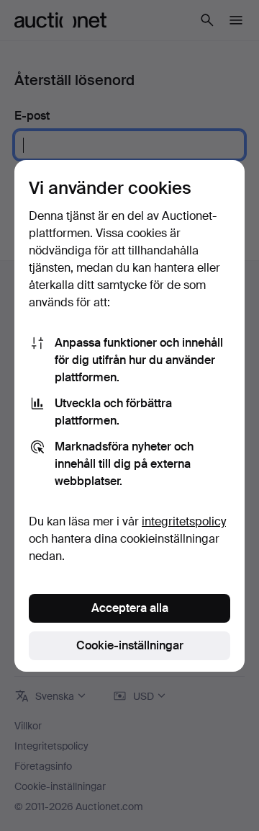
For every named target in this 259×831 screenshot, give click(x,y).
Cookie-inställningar (129, 645)
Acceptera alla (129, 608)
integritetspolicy (184, 521)
